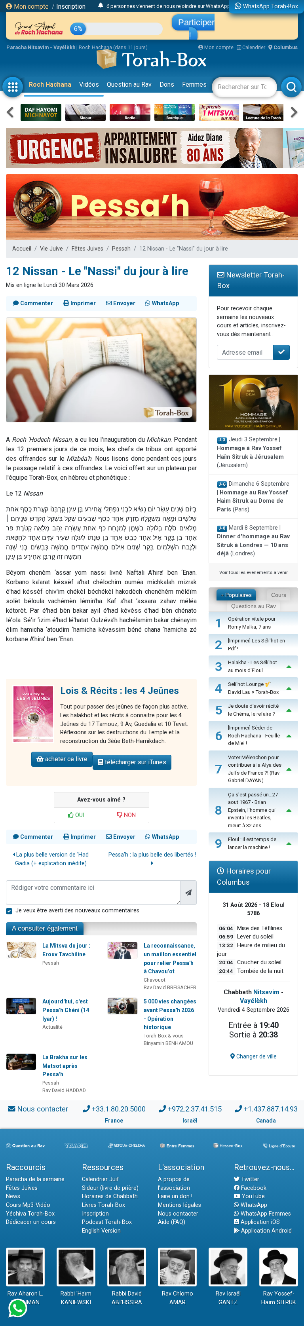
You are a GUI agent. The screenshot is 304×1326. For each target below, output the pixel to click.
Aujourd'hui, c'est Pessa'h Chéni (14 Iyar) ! (65, 1010)
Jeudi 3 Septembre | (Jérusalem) (250, 452)
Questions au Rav (253, 606)
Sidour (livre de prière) (110, 1188)
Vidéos (89, 84)
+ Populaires (236, 595)
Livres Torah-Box (103, 1205)
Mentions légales (179, 1205)
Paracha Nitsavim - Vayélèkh (40, 47)
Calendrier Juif (100, 1179)
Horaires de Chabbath (110, 1196)
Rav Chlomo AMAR (177, 1298)
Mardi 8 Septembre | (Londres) (253, 540)
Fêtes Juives (87, 248)
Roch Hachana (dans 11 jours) (113, 47)
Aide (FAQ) (171, 1222)
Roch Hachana (50, 84)
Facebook (252, 1188)
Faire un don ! (175, 1196)
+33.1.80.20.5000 (119, 1109)
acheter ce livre (65, 759)
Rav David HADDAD (64, 1090)
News (13, 1196)
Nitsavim (266, 992)
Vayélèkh (253, 1001)
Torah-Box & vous (164, 1036)
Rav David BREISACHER (170, 987)
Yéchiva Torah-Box (30, 1213)
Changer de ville (256, 1056)
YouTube (252, 1196)
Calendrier (253, 47)
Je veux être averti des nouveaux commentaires (77, 910)
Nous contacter (42, 1109)
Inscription (71, 6)
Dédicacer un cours (31, 1222)
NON (129, 815)
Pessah (121, 248)
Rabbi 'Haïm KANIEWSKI (76, 1298)
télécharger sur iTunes (134, 762)
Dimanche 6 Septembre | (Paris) (253, 497)
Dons (167, 84)
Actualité (52, 1027)
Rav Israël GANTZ (228, 1298)
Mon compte (30, 6)
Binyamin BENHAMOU (168, 1043)
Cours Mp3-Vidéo (28, 1205)
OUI (79, 815)
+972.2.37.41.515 (195, 1109)
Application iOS (259, 1222)
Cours (278, 595)
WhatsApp (253, 1205)
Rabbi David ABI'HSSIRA (127, 1298)
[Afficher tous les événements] (100, 6)
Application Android (265, 1230)
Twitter (249, 1179)
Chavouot (154, 980)
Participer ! (196, 28)
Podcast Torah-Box (107, 1222)
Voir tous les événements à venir (253, 572)
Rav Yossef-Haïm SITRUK (278, 1298)
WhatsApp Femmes (265, 1213)
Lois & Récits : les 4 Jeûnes (119, 690)
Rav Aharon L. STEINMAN (25, 1298)
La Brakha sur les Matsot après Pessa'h (64, 1065)
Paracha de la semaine (35, 1179)
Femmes (194, 84)
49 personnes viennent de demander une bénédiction (167, 6)
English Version (101, 1230)
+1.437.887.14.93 (271, 1109)
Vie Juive (51, 248)
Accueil (21, 248)
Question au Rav (129, 84)
